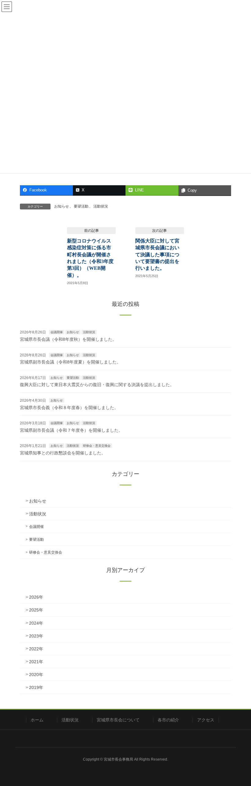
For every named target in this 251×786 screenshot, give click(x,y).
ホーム (37, 719)
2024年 (36, 623)
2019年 (36, 687)
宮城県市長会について (118, 719)
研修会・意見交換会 (97, 445)
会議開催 (57, 332)
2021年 (36, 661)
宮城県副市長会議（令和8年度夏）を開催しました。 (70, 361)
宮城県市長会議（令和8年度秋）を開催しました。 (68, 339)
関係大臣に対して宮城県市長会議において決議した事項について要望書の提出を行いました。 (157, 254)
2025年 (36, 609)
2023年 (36, 636)
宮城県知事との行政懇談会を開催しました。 (63, 452)
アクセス (205, 719)
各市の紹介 (168, 719)
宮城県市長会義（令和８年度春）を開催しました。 (69, 407)
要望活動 (81, 206)
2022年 (36, 648)
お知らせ (61, 206)
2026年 (36, 597)
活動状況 (100, 206)
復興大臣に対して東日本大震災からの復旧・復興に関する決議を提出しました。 (97, 384)
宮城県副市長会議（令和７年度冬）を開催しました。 (71, 430)
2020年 (36, 674)
